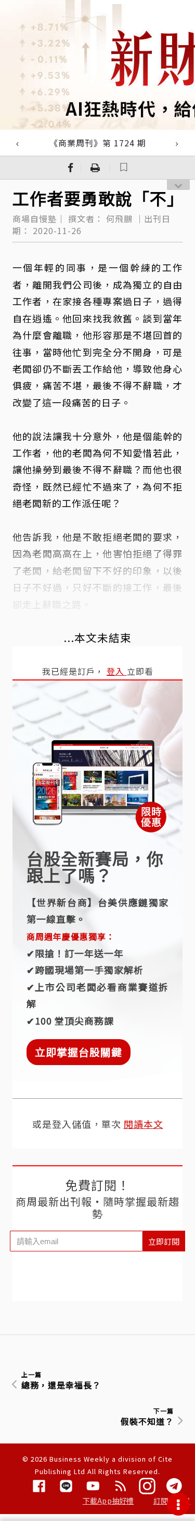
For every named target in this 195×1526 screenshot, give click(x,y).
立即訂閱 (163, 1241)
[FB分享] (71, 167)
